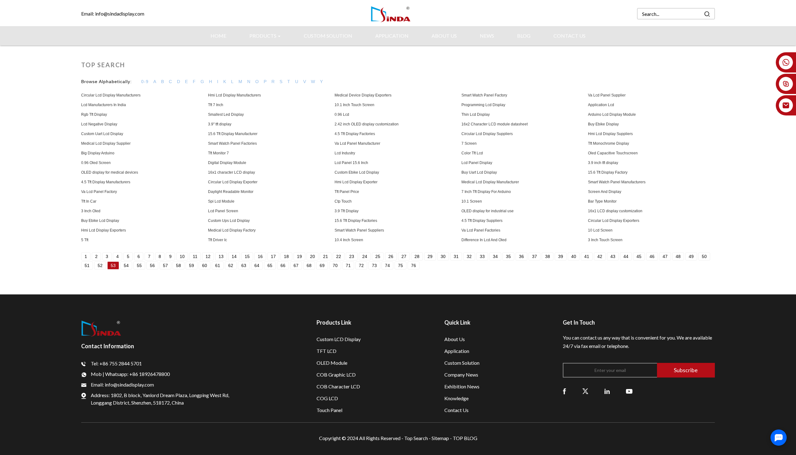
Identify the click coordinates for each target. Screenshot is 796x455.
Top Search (416, 438)
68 (309, 265)
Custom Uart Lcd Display (102, 134)
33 (482, 256)
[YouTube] (629, 390)
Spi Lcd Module (221, 201)
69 (322, 265)
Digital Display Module (227, 163)
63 (243, 265)
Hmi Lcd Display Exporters (103, 230)
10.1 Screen (471, 201)
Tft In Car (88, 201)
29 (430, 256)
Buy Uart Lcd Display (479, 172)
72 (361, 265)
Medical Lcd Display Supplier (106, 143)
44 (625, 256)
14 (234, 256)
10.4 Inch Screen (349, 240)
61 (217, 265)
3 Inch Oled (90, 211)
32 (469, 256)
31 (456, 256)
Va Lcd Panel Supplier (607, 95)
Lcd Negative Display (99, 124)
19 (299, 256)
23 (351, 256)
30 (443, 256)
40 (573, 256)
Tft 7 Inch (215, 105)
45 (638, 256)
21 (325, 256)
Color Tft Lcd (472, 153)
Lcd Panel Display (476, 163)
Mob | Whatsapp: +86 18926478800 (130, 374)
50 (704, 256)
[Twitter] (585, 390)
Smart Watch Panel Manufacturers (617, 182)
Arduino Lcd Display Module (612, 114)
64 (256, 265)
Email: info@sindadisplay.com (112, 13)
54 (126, 265)
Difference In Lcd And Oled (484, 240)
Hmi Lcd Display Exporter (356, 182)
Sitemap (440, 438)
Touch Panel (329, 410)
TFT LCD (326, 351)
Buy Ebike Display (603, 124)
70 (335, 265)
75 (400, 265)
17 (273, 256)
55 (139, 265)
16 (260, 256)
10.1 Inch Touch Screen (354, 105)
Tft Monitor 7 (218, 153)
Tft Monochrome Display (608, 143)
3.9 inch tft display (603, 163)
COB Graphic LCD (336, 375)
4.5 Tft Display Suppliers (481, 220)
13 (221, 256)
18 (286, 256)
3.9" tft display (219, 124)
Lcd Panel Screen (223, 211)
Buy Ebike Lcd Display (100, 220)
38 (547, 256)
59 (191, 265)
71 (348, 265)
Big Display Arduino (97, 153)
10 (182, 256)
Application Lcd (601, 105)
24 (364, 256)
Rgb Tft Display (94, 114)
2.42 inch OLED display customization (367, 124)
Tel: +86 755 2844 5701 (116, 363)
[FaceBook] (564, 390)
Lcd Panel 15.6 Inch (351, 163)
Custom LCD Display (339, 339)
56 (152, 265)
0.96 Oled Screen (96, 163)
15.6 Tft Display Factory (607, 172)
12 (208, 256)
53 (113, 265)
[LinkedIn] (607, 390)
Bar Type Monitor (602, 201)
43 (612, 256)
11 (195, 256)
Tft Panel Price (347, 192)
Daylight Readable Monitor (230, 192)
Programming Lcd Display (483, 105)
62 (230, 265)
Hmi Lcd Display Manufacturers (234, 95)
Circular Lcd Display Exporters (613, 220)
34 (495, 256)
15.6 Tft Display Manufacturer (232, 134)
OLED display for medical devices (109, 172)
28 (416, 256)
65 (269, 265)
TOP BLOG (465, 438)
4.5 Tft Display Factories (355, 134)
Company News (461, 375)
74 (387, 265)
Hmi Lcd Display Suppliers (610, 134)
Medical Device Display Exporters (363, 95)
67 (296, 265)
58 (178, 265)
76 (413, 265)
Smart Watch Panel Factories (232, 143)
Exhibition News (461, 386)
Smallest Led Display (226, 114)
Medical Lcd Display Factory (232, 230)
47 (665, 256)
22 (338, 256)
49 (691, 256)
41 (586, 256)
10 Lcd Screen (600, 230)
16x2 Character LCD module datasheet (494, 124)
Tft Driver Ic (217, 240)
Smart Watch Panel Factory (484, 95)
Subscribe (686, 370)
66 (282, 265)
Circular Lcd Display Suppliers (487, 134)
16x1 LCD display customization (615, 211)
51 (87, 265)
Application (456, 351)
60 (204, 265)
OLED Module (332, 363)
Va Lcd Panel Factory (99, 192)
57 (165, 265)
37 (534, 256)
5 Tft (84, 240)
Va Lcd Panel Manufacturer (357, 143)
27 (403, 256)
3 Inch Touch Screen (605, 240)
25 (377, 256)
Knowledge (456, 398)
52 (100, 265)
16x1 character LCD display (231, 172)
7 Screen (469, 143)
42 (599, 256)
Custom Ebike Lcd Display (357, 172)
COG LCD (327, 398)
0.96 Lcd (342, 114)
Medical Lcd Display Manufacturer (490, 182)
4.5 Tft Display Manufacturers (105, 182)
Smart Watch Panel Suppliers (359, 230)
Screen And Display (604, 192)
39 (560, 256)
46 (652, 256)
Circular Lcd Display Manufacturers (111, 95)
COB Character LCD (338, 386)
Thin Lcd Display (475, 114)
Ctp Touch (343, 201)
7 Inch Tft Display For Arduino (486, 192)
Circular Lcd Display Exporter (232, 182)
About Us (454, 339)
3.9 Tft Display (347, 211)
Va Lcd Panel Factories (480, 230)
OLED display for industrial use (487, 211)
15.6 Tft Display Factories (356, 220)
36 (521, 256)
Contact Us (456, 410)
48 (678, 256)
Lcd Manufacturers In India (103, 105)
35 (508, 256)
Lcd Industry (345, 153)
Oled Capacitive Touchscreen (613, 153)
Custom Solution (461, 363)
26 (390, 256)
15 (247, 256)
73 (374, 265)
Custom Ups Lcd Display (229, 220)
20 (312, 256)
